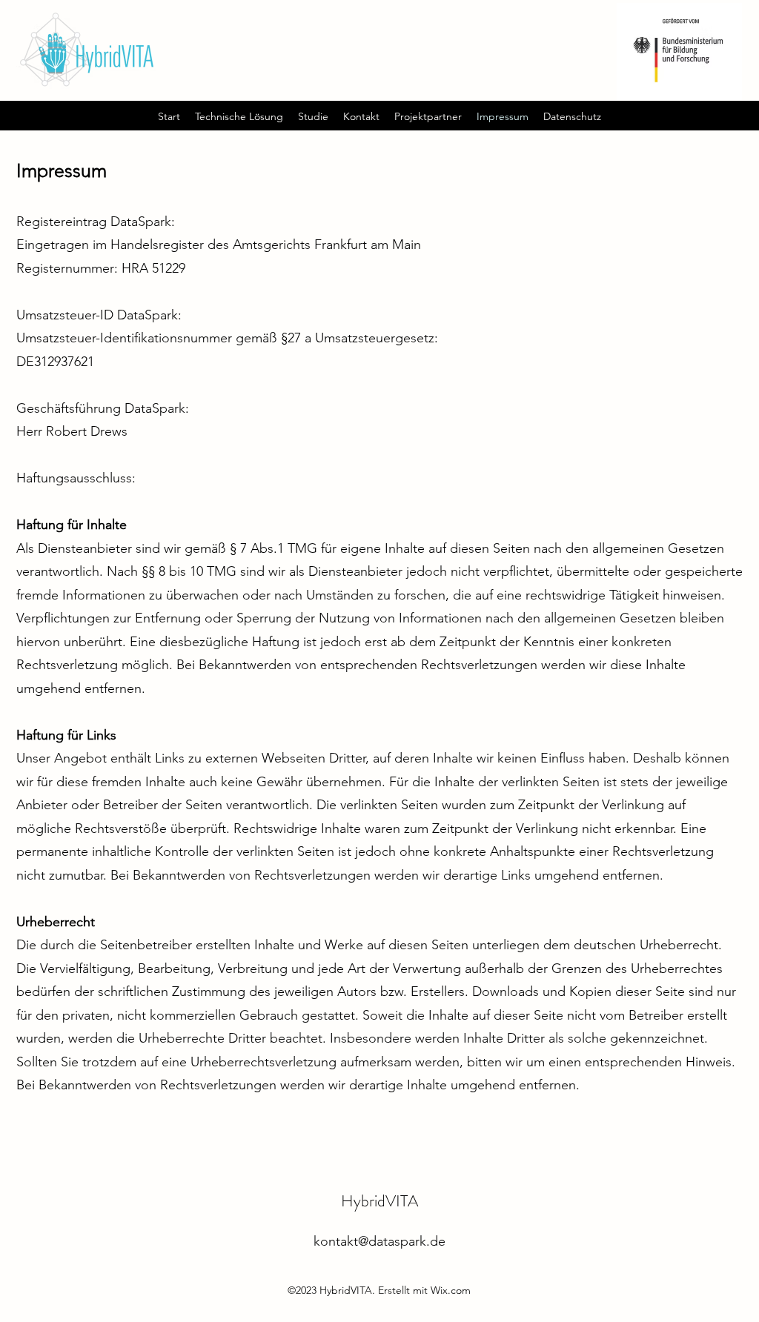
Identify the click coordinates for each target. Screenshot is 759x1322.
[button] (239, 116)
